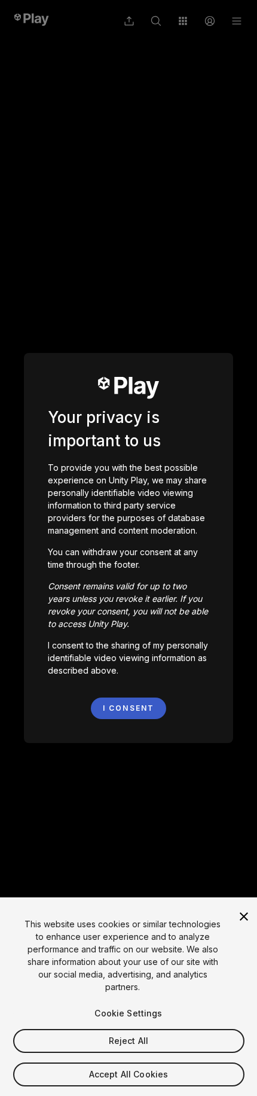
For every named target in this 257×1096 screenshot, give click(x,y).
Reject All (128, 1041)
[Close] (244, 916)
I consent (128, 708)
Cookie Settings (128, 1013)
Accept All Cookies (129, 1074)
